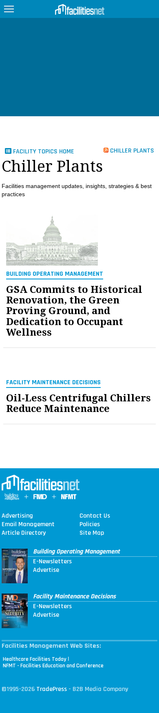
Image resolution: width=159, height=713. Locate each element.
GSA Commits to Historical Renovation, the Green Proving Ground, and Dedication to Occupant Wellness (74, 311)
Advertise (46, 570)
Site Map (92, 533)
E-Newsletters (52, 561)
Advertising (17, 516)
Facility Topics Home (42, 151)
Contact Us (95, 516)
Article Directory (24, 533)
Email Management (28, 524)
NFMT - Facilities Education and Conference (53, 666)
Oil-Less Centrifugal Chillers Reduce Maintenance (78, 403)
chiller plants (131, 150)
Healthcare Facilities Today (34, 659)
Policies (90, 524)
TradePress (51, 689)
